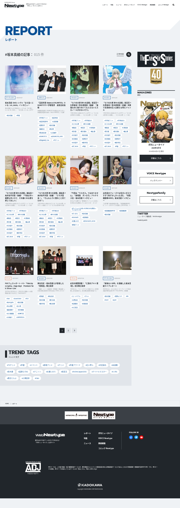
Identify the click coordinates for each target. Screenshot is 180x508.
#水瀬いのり (75, 221)
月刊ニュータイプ (129, 4)
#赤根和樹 (85, 304)
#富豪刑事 (55, 118)
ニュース (118, 4)
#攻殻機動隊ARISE (109, 211)
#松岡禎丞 (85, 217)
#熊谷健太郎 (42, 133)
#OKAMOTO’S (43, 136)
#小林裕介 (10, 317)
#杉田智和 (75, 139)
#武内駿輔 (21, 310)
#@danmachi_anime (89, 221)
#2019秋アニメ (76, 120)
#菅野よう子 (118, 296)
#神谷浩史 (51, 296)
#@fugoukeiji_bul (44, 140)
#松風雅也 (75, 304)
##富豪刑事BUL (43, 122)
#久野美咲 (92, 128)
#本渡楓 (115, 365)
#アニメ (61, 365)
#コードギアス (76, 296)
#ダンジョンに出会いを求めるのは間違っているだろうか (84, 209)
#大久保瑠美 (10, 313)
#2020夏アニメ (43, 118)
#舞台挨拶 (52, 304)
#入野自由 (75, 300)
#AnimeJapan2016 (79, 371)
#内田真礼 (102, 365)
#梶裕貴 (74, 128)
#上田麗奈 (53, 133)
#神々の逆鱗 (86, 124)
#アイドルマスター (99, 371)
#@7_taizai (75, 146)
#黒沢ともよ (12, 378)
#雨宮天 (83, 128)
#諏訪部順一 (10, 310)
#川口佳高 (75, 307)
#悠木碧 (74, 131)
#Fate (8, 299)
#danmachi (75, 217)
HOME (7, 404)
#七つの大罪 (75, 124)
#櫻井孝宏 (85, 143)
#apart (114, 300)
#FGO (27, 299)
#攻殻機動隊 (122, 211)
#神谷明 (51, 129)
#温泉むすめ (23, 371)
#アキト (87, 296)
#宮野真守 (42, 125)
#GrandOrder (17, 299)
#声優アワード (74, 365)
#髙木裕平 (75, 135)
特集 (112, 4)
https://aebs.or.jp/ (91, 469)
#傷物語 (41, 296)
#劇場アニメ (75, 225)
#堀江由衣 (52, 300)
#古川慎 (18, 306)
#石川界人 (90, 365)
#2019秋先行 (88, 120)
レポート (105, 4)
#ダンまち (75, 214)
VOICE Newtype (142, 4)
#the (127, 296)
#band (106, 300)
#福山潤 (93, 131)
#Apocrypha (10, 302)
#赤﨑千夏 (21, 313)
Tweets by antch (142, 220)
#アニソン (37, 371)
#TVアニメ (56, 140)
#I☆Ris (114, 371)
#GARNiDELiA (20, 317)
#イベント (34, 365)
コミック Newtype (163, 4)
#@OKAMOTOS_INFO (57, 136)
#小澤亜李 (26, 378)
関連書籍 (152, 4)
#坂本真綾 (10, 115)
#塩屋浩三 (42, 129)
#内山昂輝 (10, 306)
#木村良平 (75, 143)
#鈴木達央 (83, 131)
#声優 (18, 115)
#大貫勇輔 (55, 122)
